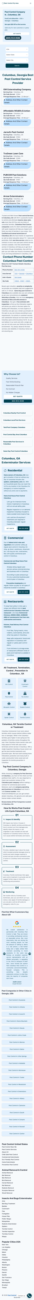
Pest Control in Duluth (17, 1112)
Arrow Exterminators (13, 196)
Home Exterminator (8, 1162)
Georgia (7, 21)
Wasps (4, 1236)
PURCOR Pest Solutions (14, 175)
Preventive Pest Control (10, 1165)
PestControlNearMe (11, 18)
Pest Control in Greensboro (17, 1091)
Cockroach (5, 1209)
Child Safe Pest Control (10, 1154)
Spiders (4, 1226)
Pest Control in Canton (16, 1133)
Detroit (4, 1272)
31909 (28, 281)
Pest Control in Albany (17, 1098)
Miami (4, 1252)
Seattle (4, 1275)
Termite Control (7, 1229)
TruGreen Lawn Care (13, 153)
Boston (4, 1267)
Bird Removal (6, 1180)
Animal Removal (7, 1173)
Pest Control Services (9, 1149)
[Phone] (29, 1295)
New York (5, 1244)
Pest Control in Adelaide (17, 1063)
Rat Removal (6, 1185)
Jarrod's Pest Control (13, 132)
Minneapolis (6, 1282)
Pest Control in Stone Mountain (17, 1021)
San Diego (5, 1280)
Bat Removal (6, 1175)
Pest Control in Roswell (17, 1126)
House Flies (6, 1216)
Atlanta (4, 1262)
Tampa (4, 1287)
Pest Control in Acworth (17, 1014)
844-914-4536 (20, 270)
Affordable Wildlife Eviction (16, 111)
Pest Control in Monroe (17, 1042)
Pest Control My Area (15, 1295)
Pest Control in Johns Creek (17, 1035)
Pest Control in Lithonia (17, 1007)
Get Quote (17, 33)
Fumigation (5, 1214)
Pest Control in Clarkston (17, 1105)
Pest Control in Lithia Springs (17, 1056)
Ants (3, 1201)
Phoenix (4, 1270)
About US (5, 1152)
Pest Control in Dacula (17, 1028)
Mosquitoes (6, 1221)
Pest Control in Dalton (17, 1049)
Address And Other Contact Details (15, 101)
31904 (17, 281)
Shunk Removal (7, 1193)
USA (21, 18)
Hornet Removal (7, 1183)
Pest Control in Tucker (17, 1077)
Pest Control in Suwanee (17, 1000)
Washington (6, 1265)
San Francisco (7, 1277)
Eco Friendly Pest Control (10, 1159)
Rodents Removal (8, 1188)
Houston (5, 1257)
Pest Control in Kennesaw (17, 1070)
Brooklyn (5, 1285)
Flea (3, 1211)
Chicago (5, 1250)
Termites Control (7, 1234)
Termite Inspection (8, 1231)
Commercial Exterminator (10, 1157)
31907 (22, 281)
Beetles (4, 1206)
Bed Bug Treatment (8, 1203)
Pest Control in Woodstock (17, 1084)
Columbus (15, 21)
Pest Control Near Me (9, 1147)
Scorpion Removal (8, 1190)
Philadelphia (6, 1260)
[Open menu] (30, 3)
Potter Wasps (6, 1219)
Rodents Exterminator (9, 1224)
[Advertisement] (17, 351)
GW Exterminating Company (17, 89)
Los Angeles (6, 1247)
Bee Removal (6, 1178)
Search (17, 65)
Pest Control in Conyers (17, 1119)
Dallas (4, 1255)
